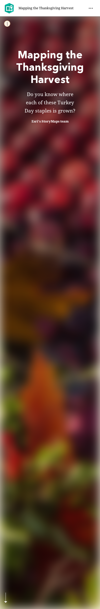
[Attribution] (7, 24)
